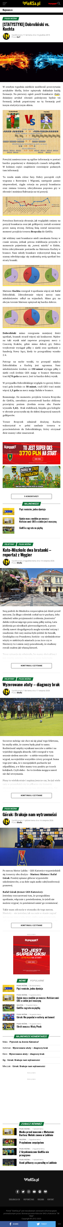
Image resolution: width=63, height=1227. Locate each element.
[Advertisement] (31, 1099)
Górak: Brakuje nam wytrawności (23, 1060)
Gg (4, 1060)
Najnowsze (8, 10)
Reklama (41, 1199)
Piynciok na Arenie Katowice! (24, 1042)
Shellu (19, 563)
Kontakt (50, 1199)
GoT (18, 37)
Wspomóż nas (28, 1199)
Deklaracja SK (14, 1199)
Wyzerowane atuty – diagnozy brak (30, 1048)
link (57, 94)
